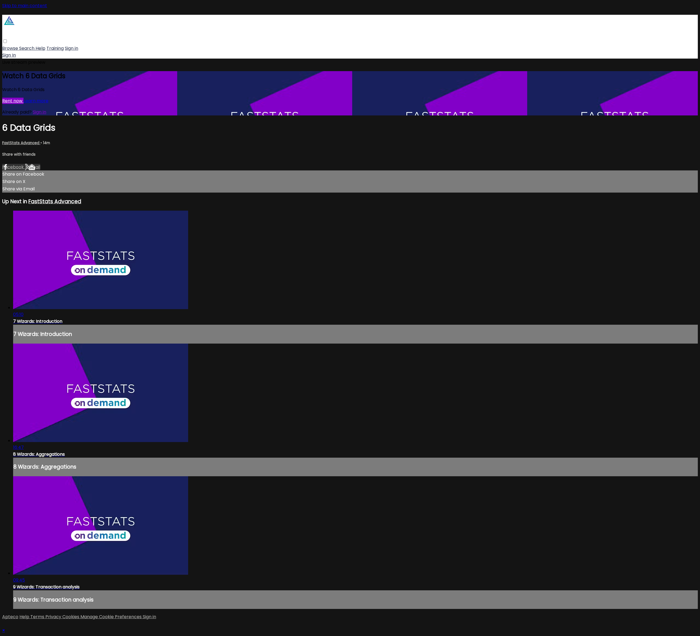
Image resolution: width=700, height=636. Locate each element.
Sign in (71, 48)
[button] (5, 41)
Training (55, 48)
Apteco (10, 617)
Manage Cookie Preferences (111, 617)
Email (34, 167)
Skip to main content (24, 5)
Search (27, 48)
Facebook (13, 167)
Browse (10, 48)
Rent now (13, 101)
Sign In (9, 55)
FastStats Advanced (21, 143)
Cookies (71, 617)
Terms (37, 617)
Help (40, 48)
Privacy (53, 617)
